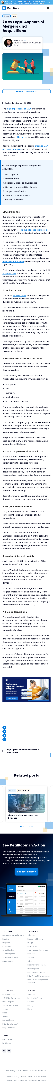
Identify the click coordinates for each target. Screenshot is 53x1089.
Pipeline (5, 939)
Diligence (6, 942)
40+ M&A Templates (11, 998)
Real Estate (32, 946)
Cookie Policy (40, 1076)
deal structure (19, 295)
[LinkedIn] (9, 1051)
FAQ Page (6, 1043)
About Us (31, 994)
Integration (7, 946)
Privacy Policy (13, 1076)
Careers (30, 1001)
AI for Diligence (8, 954)
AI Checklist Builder (10, 1005)
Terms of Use (26, 1076)
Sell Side (30, 957)
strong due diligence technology (32, 229)
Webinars (6, 1016)
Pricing (30, 1005)
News (29, 1009)
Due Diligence (33, 968)
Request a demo (26, 871)
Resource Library (9, 994)
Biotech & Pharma (35, 939)
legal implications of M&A (19, 108)
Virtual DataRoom (10, 957)
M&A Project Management (38, 976)
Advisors (31, 961)
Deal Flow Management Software (37, 981)
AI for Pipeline (8, 950)
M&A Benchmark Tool (11, 1024)
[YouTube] (4, 1051)
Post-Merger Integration (37, 972)
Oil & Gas (31, 935)
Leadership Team (34, 998)
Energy (30, 942)
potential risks (9, 273)
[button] (48, 8)
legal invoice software (13, 261)
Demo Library (8, 1020)
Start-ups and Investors (37, 950)
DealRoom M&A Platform (13, 935)
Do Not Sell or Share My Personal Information (26, 1080)
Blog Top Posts (8, 1027)
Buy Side (31, 954)
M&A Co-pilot (8, 1001)
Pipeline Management (36, 965)
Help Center (7, 1039)
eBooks (5, 1009)
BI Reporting (7, 961)
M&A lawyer (21, 137)
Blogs (4, 1013)
